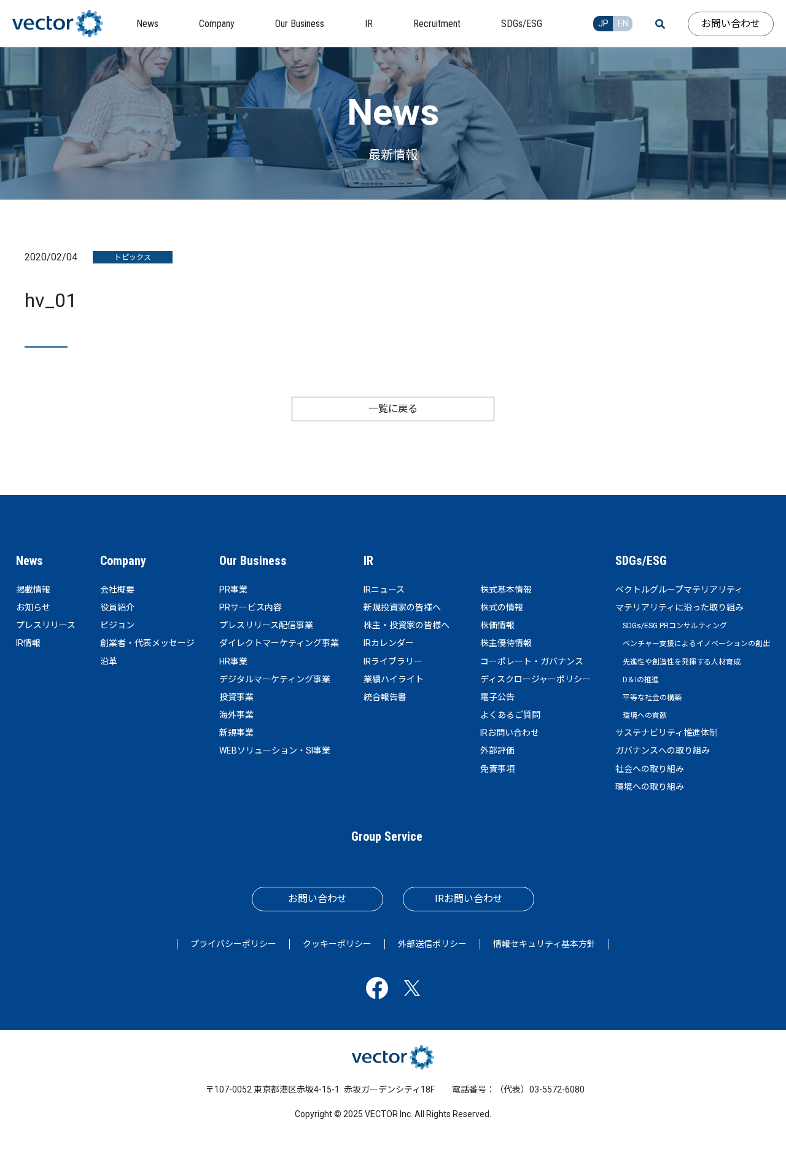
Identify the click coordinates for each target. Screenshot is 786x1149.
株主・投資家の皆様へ (406, 625)
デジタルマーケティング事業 (274, 679)
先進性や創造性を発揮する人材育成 (682, 662)
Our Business (253, 560)
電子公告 (497, 697)
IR (368, 560)
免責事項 (497, 769)
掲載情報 (33, 589)
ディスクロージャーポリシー (535, 679)
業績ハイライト (394, 679)
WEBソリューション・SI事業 (274, 750)
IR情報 (28, 643)
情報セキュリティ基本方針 (544, 944)
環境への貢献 (645, 715)
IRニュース (384, 589)
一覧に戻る (393, 409)
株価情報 (497, 625)
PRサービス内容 (250, 607)
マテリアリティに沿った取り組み (679, 607)
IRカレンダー (389, 643)
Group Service (386, 836)
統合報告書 (385, 697)
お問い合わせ (730, 23)
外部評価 (497, 750)
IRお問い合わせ (509, 733)
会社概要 (117, 589)
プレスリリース (46, 625)
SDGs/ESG (641, 560)
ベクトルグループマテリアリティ (679, 589)
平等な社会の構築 (652, 697)
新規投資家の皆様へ (402, 607)
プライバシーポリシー (233, 944)
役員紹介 (117, 607)
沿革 (108, 661)
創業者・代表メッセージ (147, 643)
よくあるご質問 (510, 715)
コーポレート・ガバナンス (531, 661)
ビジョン (117, 625)
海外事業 (236, 715)
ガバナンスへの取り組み (662, 750)
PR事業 (233, 589)
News (29, 560)
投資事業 (236, 697)
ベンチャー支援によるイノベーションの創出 (696, 643)
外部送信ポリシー (432, 944)
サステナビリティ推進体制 (666, 733)
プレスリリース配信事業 (266, 625)
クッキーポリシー (337, 944)
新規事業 (236, 733)
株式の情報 (501, 607)
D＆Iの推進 (641, 680)
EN (623, 23)
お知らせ (33, 607)
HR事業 (233, 661)
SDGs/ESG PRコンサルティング (675, 625)
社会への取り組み (649, 769)
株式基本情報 (506, 589)
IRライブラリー (393, 661)
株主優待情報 (506, 643)
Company (123, 560)
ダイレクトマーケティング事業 (279, 643)
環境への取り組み (649, 787)
